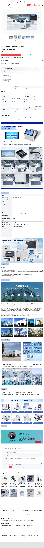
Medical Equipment (13, 7)
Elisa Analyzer (23, 535)
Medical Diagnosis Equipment (21, 7)
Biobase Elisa (36, 535)
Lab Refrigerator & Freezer (5, 512)
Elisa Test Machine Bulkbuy (19, 538)
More (2, 540)
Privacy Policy (38, 543)
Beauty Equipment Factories (29, 532)
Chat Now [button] (33, 54)
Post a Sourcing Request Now (32, 467)
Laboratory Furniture (35, 512)
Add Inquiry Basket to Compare (22, 40)
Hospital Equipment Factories (7, 532)
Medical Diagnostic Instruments (7, 527)
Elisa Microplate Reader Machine (7, 538)
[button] (39, 89)
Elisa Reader (16, 535)
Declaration (33, 543)
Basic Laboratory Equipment (26, 514)
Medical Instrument (35, 514)
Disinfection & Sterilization (36, 510)
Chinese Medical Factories (18, 532)
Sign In (3, 81)
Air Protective (14, 510)
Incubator (13, 514)
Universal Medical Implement (6, 525)
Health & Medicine (6, 7)
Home (2, 7)
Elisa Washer (29, 535)
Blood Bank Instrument (26, 512)
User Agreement (28, 543)
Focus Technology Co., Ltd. (15, 543)
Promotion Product (4, 510)
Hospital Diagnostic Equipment (34, 527)
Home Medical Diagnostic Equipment (21, 527)
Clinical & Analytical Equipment (17, 512)
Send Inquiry (11, 54)
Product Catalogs (16, 508)
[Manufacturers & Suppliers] (22, 2)
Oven (2, 514)
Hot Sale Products (25, 510)
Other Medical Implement (18, 525)
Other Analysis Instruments (28, 525)
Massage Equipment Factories (7, 535)
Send (10, 467)
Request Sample (20, 57)
